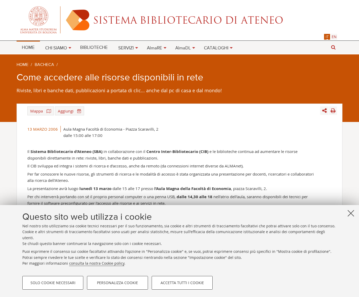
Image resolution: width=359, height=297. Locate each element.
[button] (333, 47)
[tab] (327, 37)
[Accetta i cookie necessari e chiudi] (351, 213)
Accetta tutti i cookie (182, 282)
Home (22, 65)
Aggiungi (66, 111)
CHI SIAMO (56, 48)
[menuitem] (28, 47)
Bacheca (44, 65)
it (327, 36)
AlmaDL (183, 48)
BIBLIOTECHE (94, 47)
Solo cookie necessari (52, 282)
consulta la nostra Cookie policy (96, 263)
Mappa (37, 111)
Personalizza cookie (117, 282)
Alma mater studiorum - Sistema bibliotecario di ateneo (179, 19)
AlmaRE (154, 48)
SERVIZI (126, 48)
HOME (28, 47)
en (334, 36)
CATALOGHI (216, 48)
